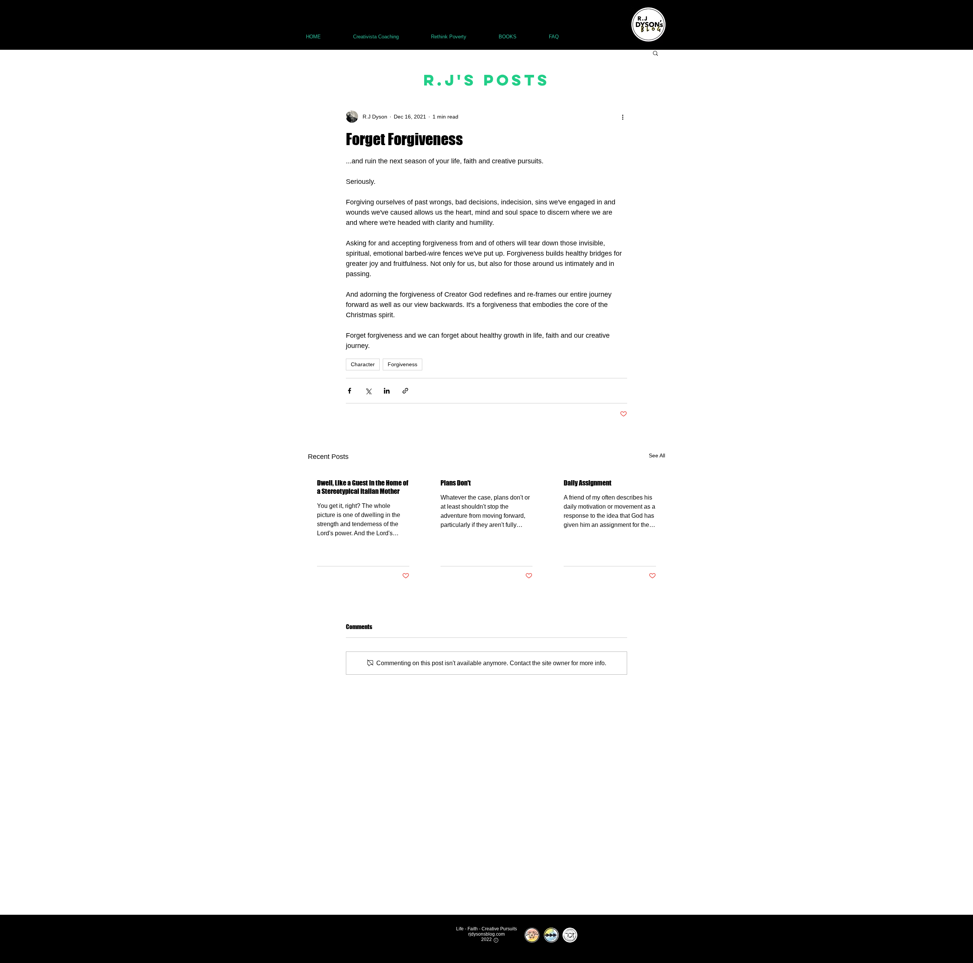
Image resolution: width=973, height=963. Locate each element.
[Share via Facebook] (349, 390)
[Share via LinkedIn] (386, 390)
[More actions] (622, 116)
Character (363, 364)
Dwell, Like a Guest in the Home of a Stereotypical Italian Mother (362, 487)
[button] (655, 53)
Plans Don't (456, 483)
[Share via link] (405, 390)
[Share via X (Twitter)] (368, 390)
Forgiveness (402, 364)
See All (657, 455)
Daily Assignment (588, 483)
